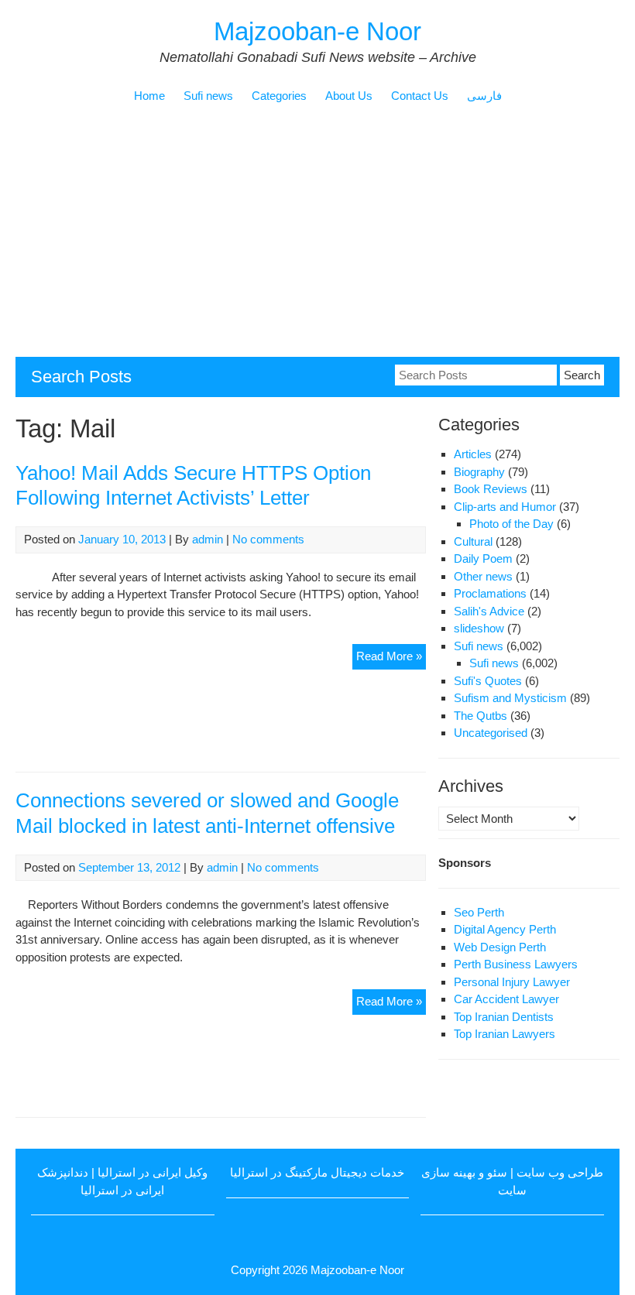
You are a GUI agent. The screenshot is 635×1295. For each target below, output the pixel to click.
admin (207, 539)
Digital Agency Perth (505, 929)
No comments (268, 539)
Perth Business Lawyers (516, 964)
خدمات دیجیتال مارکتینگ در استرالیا (317, 1172)
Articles (473, 454)
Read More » (391, 659)
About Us (348, 95)
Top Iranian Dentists (504, 1016)
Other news (483, 576)
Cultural (473, 541)
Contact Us (419, 95)
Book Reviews (490, 488)
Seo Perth (479, 912)
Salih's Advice (489, 611)
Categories (279, 95)
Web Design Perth (500, 947)
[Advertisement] (317, 240)
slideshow (479, 628)
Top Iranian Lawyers (504, 1033)
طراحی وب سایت (560, 1172)
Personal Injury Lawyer (512, 981)
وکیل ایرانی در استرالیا (153, 1172)
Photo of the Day (511, 523)
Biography (479, 471)
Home (149, 95)
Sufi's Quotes (488, 680)
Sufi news (208, 95)
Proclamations (490, 593)
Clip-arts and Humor (505, 506)
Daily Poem (483, 558)
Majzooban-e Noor (317, 31)
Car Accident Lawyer (506, 999)
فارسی (484, 95)
